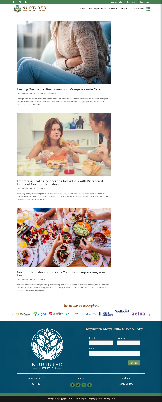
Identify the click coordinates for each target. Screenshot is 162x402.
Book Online (144, 2)
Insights (113, 8)
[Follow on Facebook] (14, 2)
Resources (52, 93)
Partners (125, 8)
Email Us (36, 384)
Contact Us (138, 8)
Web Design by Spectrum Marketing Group (99, 399)
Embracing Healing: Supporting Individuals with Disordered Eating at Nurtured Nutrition (60, 182)
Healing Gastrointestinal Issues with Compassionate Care (58, 89)
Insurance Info (116, 2)
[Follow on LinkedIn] (26, 2)
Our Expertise (96, 8)
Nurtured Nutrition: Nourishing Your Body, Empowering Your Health (61, 273)
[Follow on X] (78, 384)
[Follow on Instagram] (20, 2)
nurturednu (23, 93)
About (83, 8)
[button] (149, 315)
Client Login (131, 2)
